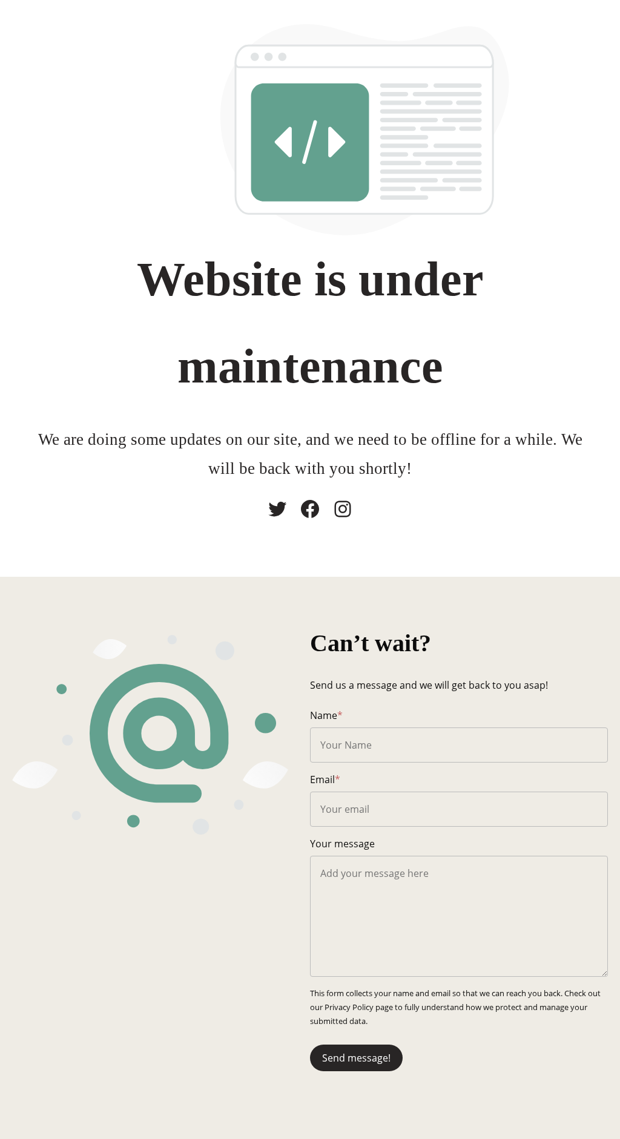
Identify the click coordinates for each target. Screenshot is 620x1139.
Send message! (356, 1058)
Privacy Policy (349, 1007)
